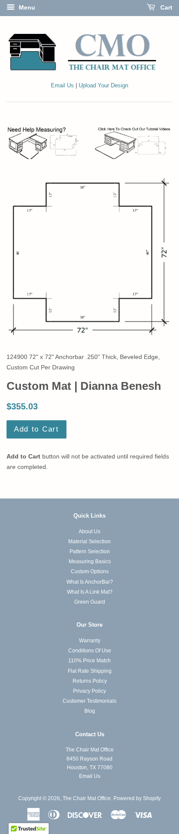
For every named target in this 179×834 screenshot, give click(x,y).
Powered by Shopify (137, 798)
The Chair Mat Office (87, 798)
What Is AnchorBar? (89, 582)
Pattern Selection (90, 551)
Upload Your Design (103, 86)
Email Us (62, 86)
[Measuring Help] (89, 142)
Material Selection (89, 541)
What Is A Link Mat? (90, 592)
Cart (165, 7)
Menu (26, 7)
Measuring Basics (90, 561)
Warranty (89, 641)
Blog (89, 711)
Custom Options (90, 571)
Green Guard (89, 602)
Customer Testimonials (89, 701)
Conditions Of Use (89, 651)
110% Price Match (89, 661)
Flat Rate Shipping (90, 671)
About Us (89, 531)
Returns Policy (90, 681)
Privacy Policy (89, 691)
